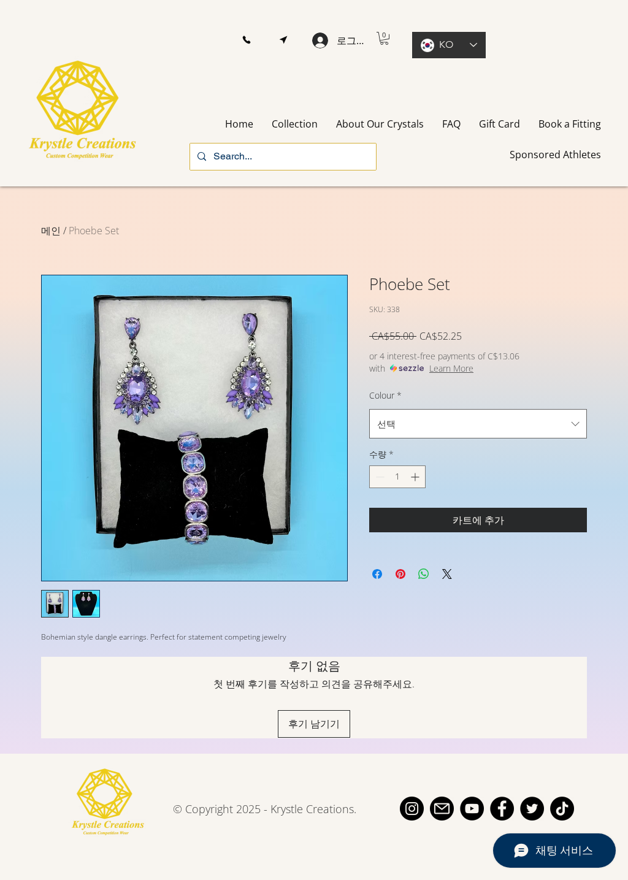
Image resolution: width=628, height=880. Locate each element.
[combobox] (478, 423)
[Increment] (416, 477)
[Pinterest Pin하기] (400, 574)
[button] (246, 40)
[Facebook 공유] (377, 574)
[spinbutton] (397, 477)
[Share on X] (447, 574)
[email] (442, 809)
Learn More (451, 368)
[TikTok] (562, 809)
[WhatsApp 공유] (423, 574)
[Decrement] (378, 477)
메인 (51, 230)
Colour (385, 395)
